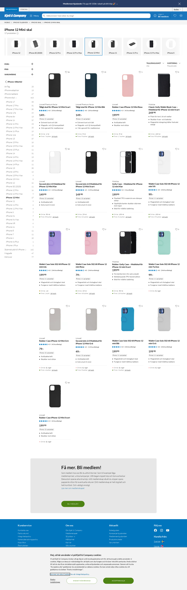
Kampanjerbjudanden (118, 533)
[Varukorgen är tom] (181, 15)
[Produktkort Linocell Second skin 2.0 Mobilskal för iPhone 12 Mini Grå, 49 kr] (91, 319)
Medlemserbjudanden (118, 536)
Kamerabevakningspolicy (28, 539)
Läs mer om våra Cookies (60, 574)
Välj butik (54, 136)
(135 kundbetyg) (57, 190)
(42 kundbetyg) (130, 110)
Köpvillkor (22, 542)
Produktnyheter (115, 539)
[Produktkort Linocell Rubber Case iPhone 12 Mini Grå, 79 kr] (55, 319)
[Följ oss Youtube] (167, 530)
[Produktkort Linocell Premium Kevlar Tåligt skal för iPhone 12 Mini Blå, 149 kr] (91, 85)
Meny (36, 15)
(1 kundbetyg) (129, 190)
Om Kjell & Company (74, 530)
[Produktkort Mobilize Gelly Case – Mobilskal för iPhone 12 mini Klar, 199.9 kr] (128, 162)
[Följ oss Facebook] (155, 530)
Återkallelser (23, 545)
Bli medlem (72, 504)
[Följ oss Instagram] (161, 530)
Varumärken (114, 542)
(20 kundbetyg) (57, 110)
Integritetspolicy (24, 536)
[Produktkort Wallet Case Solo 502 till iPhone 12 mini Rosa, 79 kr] (91, 242)
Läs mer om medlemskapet (72, 488)
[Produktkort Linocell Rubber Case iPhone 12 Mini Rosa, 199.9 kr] (128, 85)
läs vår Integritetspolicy (80, 574)
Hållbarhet (70, 539)
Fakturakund (23, 533)
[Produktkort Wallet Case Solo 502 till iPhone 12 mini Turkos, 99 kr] (164, 242)
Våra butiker (71, 545)
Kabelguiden (114, 530)
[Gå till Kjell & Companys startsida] (16, 15)
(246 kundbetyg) (166, 190)
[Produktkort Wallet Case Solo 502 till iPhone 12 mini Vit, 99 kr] (164, 162)
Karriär (69, 542)
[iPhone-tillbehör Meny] (29, 22)
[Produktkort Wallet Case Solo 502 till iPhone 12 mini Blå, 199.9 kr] (128, 319)
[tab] (11, 9)
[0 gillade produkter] (175, 15)
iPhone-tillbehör (15, 81)
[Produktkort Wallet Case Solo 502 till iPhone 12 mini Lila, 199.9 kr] (55, 242)
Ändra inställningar (55, 580)
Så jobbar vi (70, 536)
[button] (17, 33)
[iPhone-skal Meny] (43, 22)
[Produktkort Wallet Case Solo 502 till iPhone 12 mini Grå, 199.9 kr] (164, 319)
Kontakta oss (23, 530)
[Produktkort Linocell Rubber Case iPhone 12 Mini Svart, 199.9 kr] (55, 396)
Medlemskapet (71, 533)
